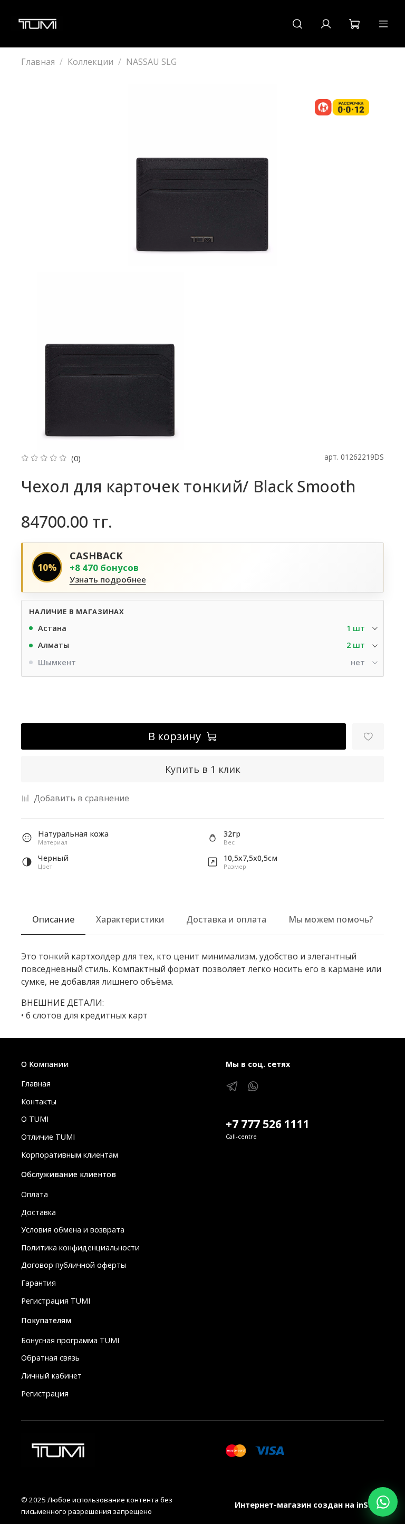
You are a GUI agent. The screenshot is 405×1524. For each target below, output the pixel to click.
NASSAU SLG (151, 61)
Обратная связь (50, 1358)
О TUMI (35, 1119)
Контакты (38, 1101)
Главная (38, 61)
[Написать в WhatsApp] (383, 1502)
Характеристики (130, 919)
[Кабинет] (326, 24)
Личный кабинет (51, 1376)
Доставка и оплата (226, 919)
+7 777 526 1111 (268, 1124)
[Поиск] (297, 24)
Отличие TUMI (48, 1137)
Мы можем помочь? (330, 919)
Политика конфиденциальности (80, 1248)
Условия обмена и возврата (72, 1230)
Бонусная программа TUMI (70, 1340)
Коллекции (90, 61)
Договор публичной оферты (73, 1265)
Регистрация (45, 1394)
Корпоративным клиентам (69, 1155)
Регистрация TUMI (55, 1301)
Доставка (38, 1212)
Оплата (34, 1194)
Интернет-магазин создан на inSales (309, 1505)
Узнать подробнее (108, 580)
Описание (53, 919)
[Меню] (383, 23)
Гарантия (38, 1283)
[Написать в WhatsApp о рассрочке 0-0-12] (342, 107)
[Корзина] (354, 24)
